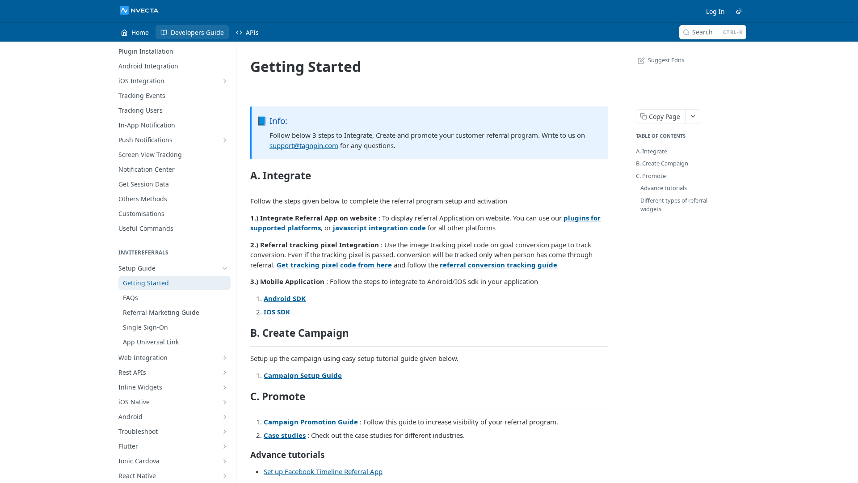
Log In (715, 11)
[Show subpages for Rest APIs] (224, 372)
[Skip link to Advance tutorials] (244, 454)
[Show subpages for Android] (224, 416)
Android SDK (285, 298)
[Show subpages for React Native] (224, 475)
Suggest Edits (666, 60)
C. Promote (651, 176)
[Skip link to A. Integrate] (244, 175)
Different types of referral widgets (673, 204)
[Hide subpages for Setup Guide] (224, 268)
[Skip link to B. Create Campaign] (244, 333)
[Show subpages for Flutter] (224, 446)
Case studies (285, 435)
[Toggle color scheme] (739, 11)
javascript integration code (379, 227)
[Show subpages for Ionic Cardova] (224, 461)
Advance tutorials (663, 188)
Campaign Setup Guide (303, 375)
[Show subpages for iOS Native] (224, 402)
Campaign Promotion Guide (311, 421)
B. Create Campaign (662, 163)
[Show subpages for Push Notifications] (224, 140)
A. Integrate (651, 151)
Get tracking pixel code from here (334, 264)
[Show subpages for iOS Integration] (224, 81)
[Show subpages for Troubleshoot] (224, 431)
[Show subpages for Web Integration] (224, 357)
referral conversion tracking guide (498, 264)
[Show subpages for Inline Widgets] (224, 387)
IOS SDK (277, 311)
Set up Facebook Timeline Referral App (323, 471)
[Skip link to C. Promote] (244, 396)
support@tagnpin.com (303, 145)
